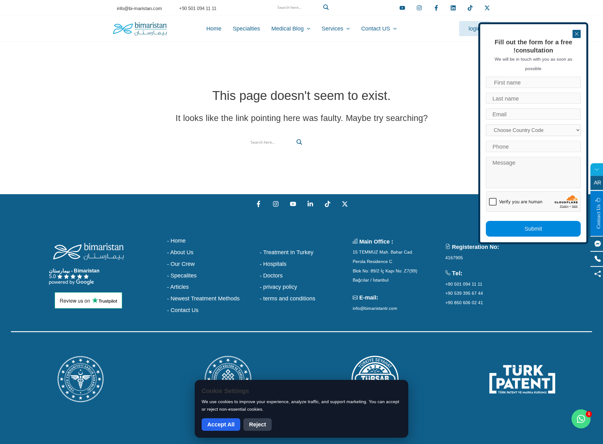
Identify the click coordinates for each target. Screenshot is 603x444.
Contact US (375, 28)
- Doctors (271, 275)
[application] (307, 28)
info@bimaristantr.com (375, 308)
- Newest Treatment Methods (203, 298)
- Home (176, 241)
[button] (301, 14)
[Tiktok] (470, 8)
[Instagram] (276, 204)
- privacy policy (278, 287)
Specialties (246, 28)
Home (213, 28)
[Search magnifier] (326, 7)
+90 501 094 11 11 (463, 284)
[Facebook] (436, 8)
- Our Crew (181, 264)
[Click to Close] (577, 34)
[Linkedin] (453, 8)
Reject (257, 424)
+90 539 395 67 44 (464, 293)
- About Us (180, 252)
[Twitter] (487, 8)
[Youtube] (402, 8)
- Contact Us (182, 310)
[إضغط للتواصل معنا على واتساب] (581, 418)
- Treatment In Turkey (286, 252)
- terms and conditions (287, 298)
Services (332, 28)
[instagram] (419, 8)
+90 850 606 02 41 (464, 302)
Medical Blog (287, 28)
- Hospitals (273, 264)
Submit (533, 229)
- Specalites (182, 275)
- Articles (178, 287)
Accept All (221, 424)
